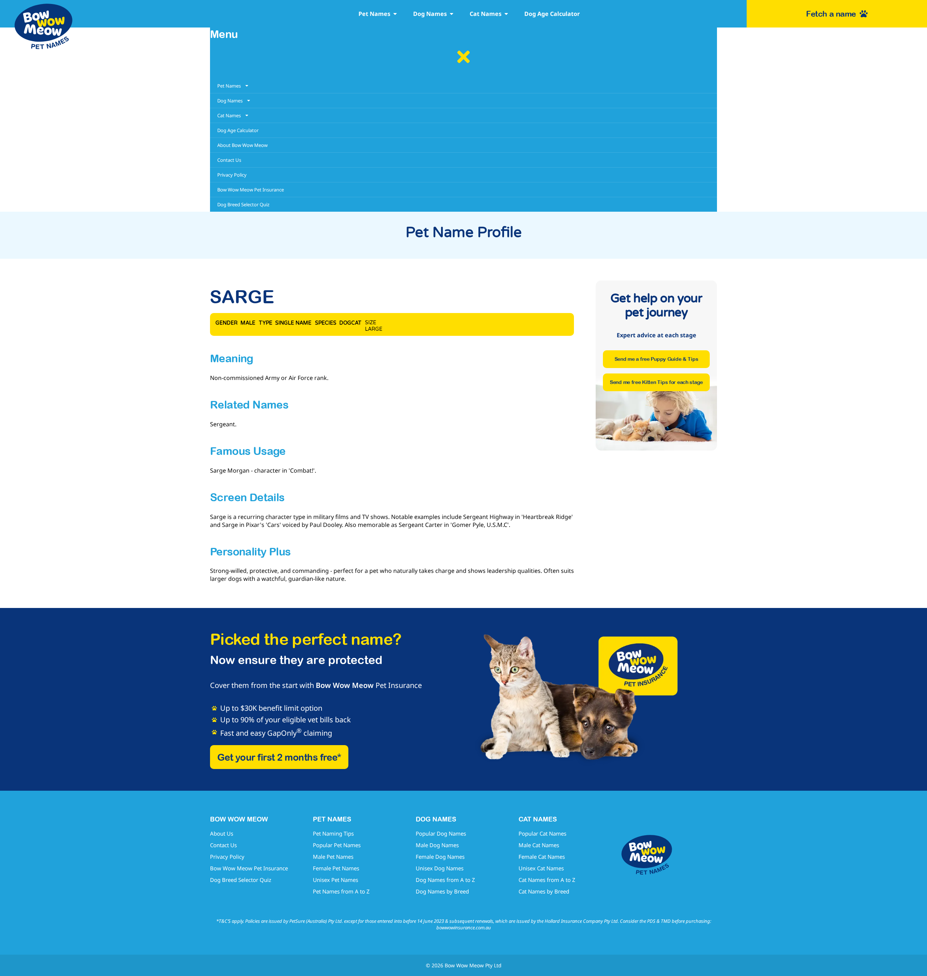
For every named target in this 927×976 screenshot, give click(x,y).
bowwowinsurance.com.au (463, 927)
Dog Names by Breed (442, 891)
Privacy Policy (227, 856)
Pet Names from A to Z (341, 891)
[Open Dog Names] (451, 13)
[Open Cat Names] (506, 13)
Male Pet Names (333, 856)
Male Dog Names (437, 845)
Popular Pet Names (337, 845)
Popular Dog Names (441, 833)
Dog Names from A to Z (445, 879)
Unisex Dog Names (440, 868)
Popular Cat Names (542, 833)
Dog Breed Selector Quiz (240, 879)
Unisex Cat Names (541, 868)
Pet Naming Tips (333, 833)
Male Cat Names (539, 845)
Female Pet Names (336, 868)
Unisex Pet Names (335, 879)
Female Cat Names (542, 856)
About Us (221, 833)
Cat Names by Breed (544, 891)
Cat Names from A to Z (547, 879)
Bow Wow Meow (345, 685)
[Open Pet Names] (395, 13)
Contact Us (223, 845)
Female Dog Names (440, 856)
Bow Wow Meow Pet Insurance (249, 868)
